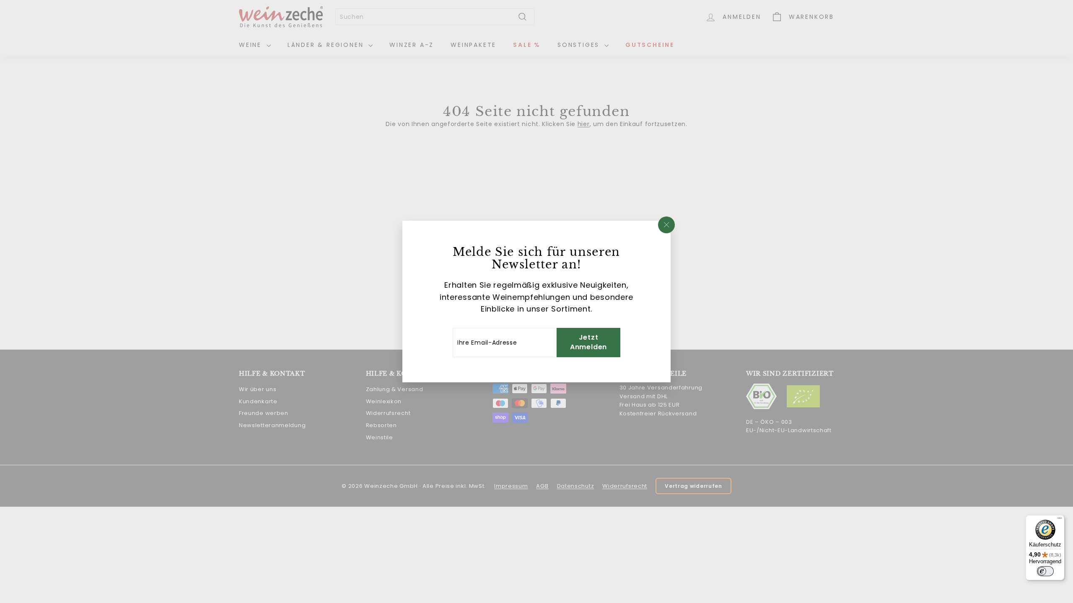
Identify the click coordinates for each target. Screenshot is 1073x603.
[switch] (1045, 571)
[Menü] (1060, 520)
